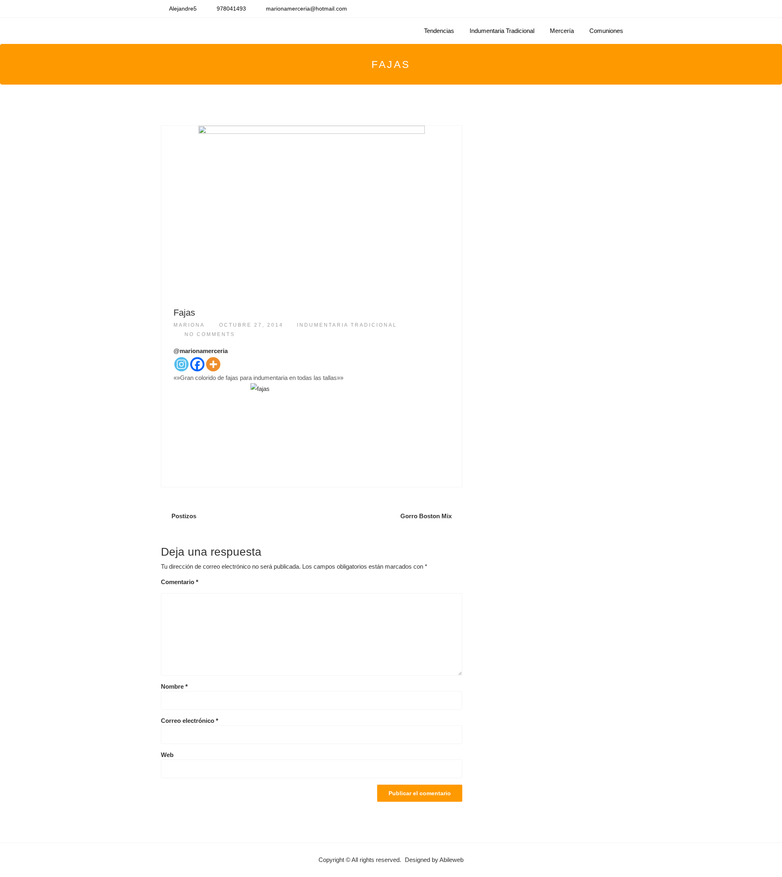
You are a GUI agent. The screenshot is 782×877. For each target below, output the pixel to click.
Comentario (179, 581)
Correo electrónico (189, 720)
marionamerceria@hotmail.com (306, 8)
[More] (213, 364)
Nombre (174, 686)
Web (167, 754)
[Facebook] (197, 364)
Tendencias (439, 30)
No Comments (210, 334)
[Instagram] (181, 364)
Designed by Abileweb (434, 859)
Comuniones (606, 30)
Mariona (189, 325)
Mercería (562, 30)
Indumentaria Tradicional (502, 30)
